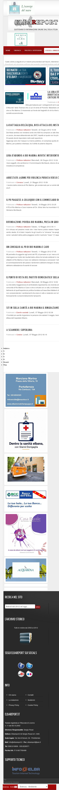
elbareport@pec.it (34, 742)
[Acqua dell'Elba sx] (21, 7)
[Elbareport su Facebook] (22, 666)
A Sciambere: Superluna (19, 330)
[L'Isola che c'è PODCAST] (26, 430)
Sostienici (31, 700)
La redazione (14, 700)
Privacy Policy (14, 705)
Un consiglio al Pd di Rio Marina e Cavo (27, 247)
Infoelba (16, 782)
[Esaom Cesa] (36, 96)
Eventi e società (22, 312)
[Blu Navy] (25, 76)
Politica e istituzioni (23, 130)
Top (5, 779)
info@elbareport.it (15, 742)
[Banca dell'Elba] (26, 498)
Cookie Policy (33, 705)
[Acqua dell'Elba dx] (21, 39)
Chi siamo (12, 695)
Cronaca (19, 182)
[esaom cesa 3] (14, 98)
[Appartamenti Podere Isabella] (26, 534)
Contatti (30, 695)
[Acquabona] (26, 570)
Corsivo (19, 334)
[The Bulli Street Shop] (26, 469)
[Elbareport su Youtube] (22, 673)
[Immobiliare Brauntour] (26, 390)
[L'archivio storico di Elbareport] (26, 637)
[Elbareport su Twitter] (29, 666)
